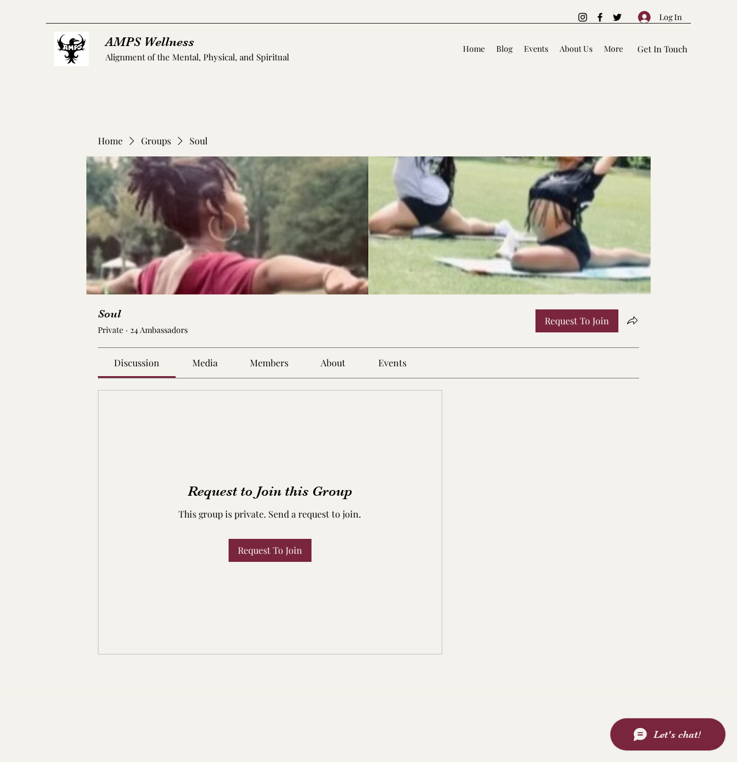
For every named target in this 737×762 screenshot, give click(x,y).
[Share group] (632, 320)
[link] (136, 363)
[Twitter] (617, 17)
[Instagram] (582, 17)
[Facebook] (600, 17)
